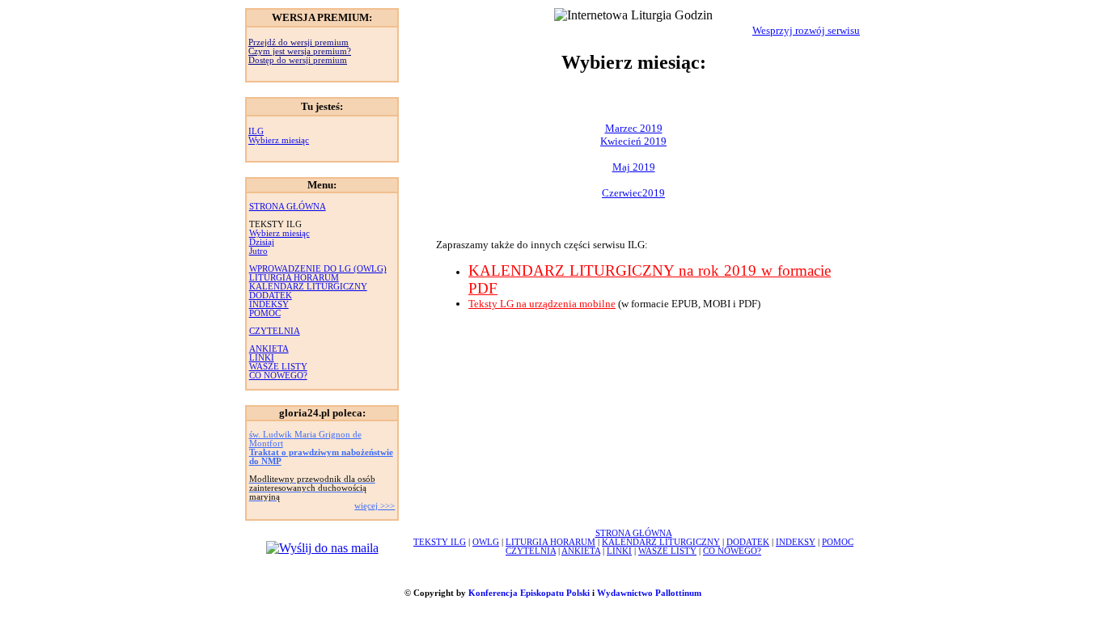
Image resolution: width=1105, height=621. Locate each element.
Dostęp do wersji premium (297, 60)
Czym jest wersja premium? (299, 51)
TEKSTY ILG (439, 542)
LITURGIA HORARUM (294, 277)
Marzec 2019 (634, 128)
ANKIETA (269, 348)
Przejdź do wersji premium (298, 42)
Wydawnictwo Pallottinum (649, 593)
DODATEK (270, 295)
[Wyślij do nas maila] (322, 548)
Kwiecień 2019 (633, 141)
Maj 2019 (633, 167)
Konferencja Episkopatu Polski (529, 593)
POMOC (265, 313)
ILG (256, 131)
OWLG (485, 542)
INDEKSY (269, 304)
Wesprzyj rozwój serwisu (806, 30)
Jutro (258, 251)
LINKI (261, 357)
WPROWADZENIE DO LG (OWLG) (318, 268)
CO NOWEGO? (278, 375)
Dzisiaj (261, 242)
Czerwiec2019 (633, 193)
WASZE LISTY (278, 366)
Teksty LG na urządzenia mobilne (542, 304)
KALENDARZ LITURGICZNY (308, 286)
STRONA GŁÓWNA (287, 206)
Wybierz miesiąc (278, 140)
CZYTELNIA (274, 331)
